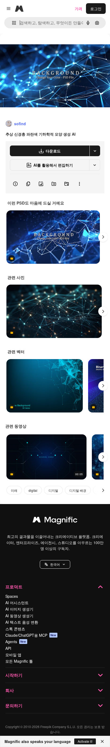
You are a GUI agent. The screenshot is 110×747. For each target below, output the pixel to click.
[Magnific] (55, 521)
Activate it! (85, 741)
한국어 (55, 564)
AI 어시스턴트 (17, 602)
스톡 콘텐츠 (15, 628)
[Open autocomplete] (12, 23)
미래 (14, 490)
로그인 (95, 8)
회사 (9, 690)
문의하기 (13, 705)
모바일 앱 (13, 654)
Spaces (11, 596)
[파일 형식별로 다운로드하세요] (94, 151)
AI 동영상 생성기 (19, 615)
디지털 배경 (77, 490)
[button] (55, 564)
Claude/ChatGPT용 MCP (30, 635)
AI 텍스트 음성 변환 (21, 622)
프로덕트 (13, 587)
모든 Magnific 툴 (19, 661)
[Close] (102, 741)
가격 (78, 8)
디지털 (53, 490)
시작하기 (13, 675)
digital (33, 490)
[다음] (103, 237)
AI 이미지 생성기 (19, 609)
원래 (31, 46)
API (8, 648)
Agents (15, 641)
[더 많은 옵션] (79, 183)
